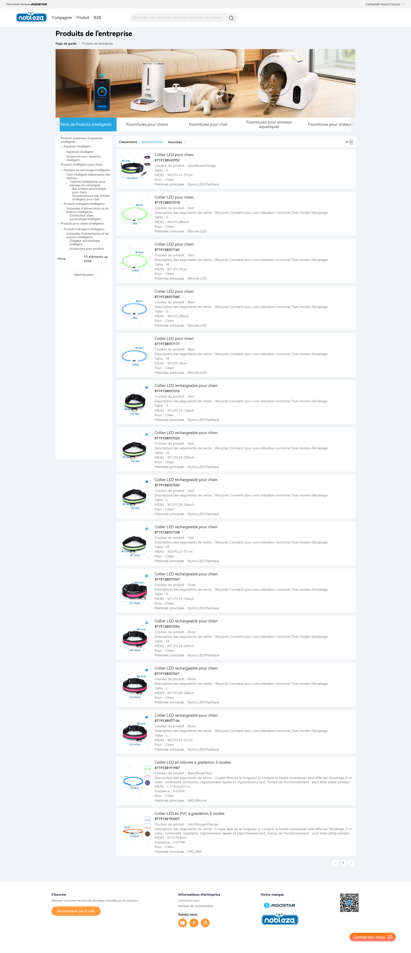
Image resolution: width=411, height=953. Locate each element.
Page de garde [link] (66, 43)
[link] (97, 43)
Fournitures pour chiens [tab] (147, 124)
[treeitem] (84, 149)
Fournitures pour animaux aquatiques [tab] (269, 124)
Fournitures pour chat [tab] (208, 124)
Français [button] (394, 4)
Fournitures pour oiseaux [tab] (330, 124)
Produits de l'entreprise (97, 43)
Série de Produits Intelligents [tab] (86, 124)
